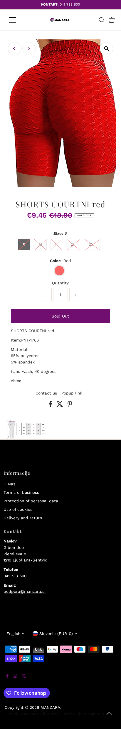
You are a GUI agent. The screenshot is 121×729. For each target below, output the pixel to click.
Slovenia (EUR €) (56, 633)
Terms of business (21, 492)
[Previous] (14, 48)
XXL (92, 244)
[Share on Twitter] (60, 405)
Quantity (60, 283)
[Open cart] (112, 20)
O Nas (9, 484)
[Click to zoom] (106, 48)
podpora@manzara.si (25, 591)
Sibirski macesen (22, 713)
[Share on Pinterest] (70, 405)
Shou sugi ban (90, 713)
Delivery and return (23, 517)
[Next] (29, 48)
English (13, 633)
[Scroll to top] (109, 717)
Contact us (46, 393)
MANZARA (50, 707)
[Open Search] (101, 20)
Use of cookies (18, 509)
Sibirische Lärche (57, 713)
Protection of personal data (31, 500)
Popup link (71, 393)
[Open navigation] (18, 20)
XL (73, 244)
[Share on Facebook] (51, 405)
